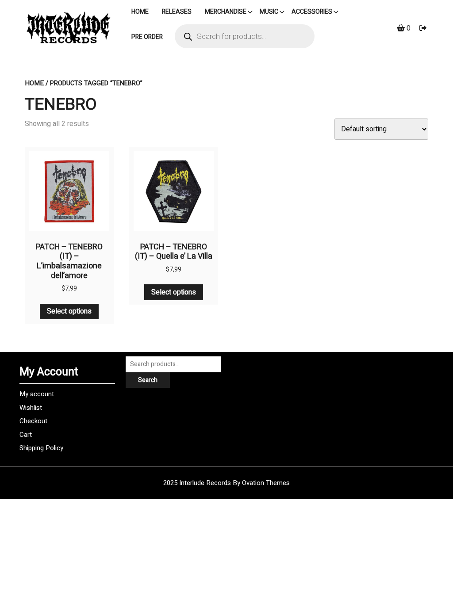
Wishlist (30, 408)
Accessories (312, 11)
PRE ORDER (147, 37)
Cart (25, 435)
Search (147, 380)
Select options (69, 311)
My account (36, 394)
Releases (177, 11)
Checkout (33, 421)
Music (269, 11)
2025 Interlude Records (226, 483)
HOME (140, 11)
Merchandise (225, 11)
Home (34, 83)
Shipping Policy (41, 448)
